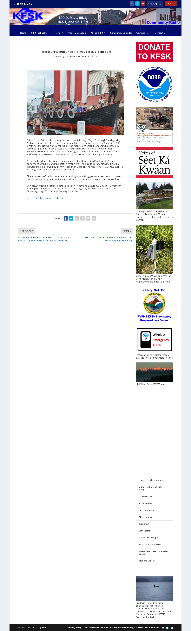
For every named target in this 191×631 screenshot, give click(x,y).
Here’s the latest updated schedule (46, 198)
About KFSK (97, 33)
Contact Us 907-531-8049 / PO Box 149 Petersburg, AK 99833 (113, 627)
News (57, 33)
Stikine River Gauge (148, 537)
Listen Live (22, 4)
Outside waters (146, 510)
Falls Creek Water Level (150, 544)
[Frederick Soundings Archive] (154, 600)
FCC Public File (152, 627)
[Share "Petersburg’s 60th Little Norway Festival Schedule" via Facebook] (66, 218)
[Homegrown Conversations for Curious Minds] (154, 208)
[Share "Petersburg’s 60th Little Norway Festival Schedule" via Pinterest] (88, 218)
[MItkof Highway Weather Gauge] (154, 273)
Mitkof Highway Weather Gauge (151, 488)
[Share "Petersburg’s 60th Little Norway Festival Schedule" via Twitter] (71, 218)
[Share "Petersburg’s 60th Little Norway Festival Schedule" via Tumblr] (82, 218)
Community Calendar (121, 33)
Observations (145, 517)
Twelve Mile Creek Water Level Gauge (153, 552)
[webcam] (154, 381)
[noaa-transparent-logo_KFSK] (154, 102)
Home (23, 33)
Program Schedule (77, 33)
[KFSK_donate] (154, 61)
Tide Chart (144, 524)
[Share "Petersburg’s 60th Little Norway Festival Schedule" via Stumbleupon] (93, 218)
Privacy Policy (75, 627)
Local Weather (146, 496)
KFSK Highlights (39, 33)
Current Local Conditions (151, 480)
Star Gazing (144, 530)
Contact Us (161, 33)
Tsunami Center (147, 560)
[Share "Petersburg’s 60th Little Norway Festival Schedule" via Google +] (77, 218)
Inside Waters (145, 503)
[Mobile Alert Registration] (154, 352)
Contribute (142, 33)
